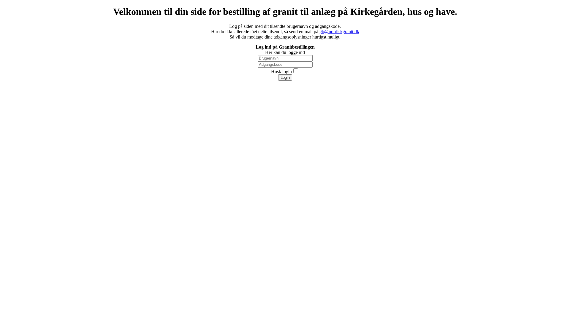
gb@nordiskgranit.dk (339, 31)
